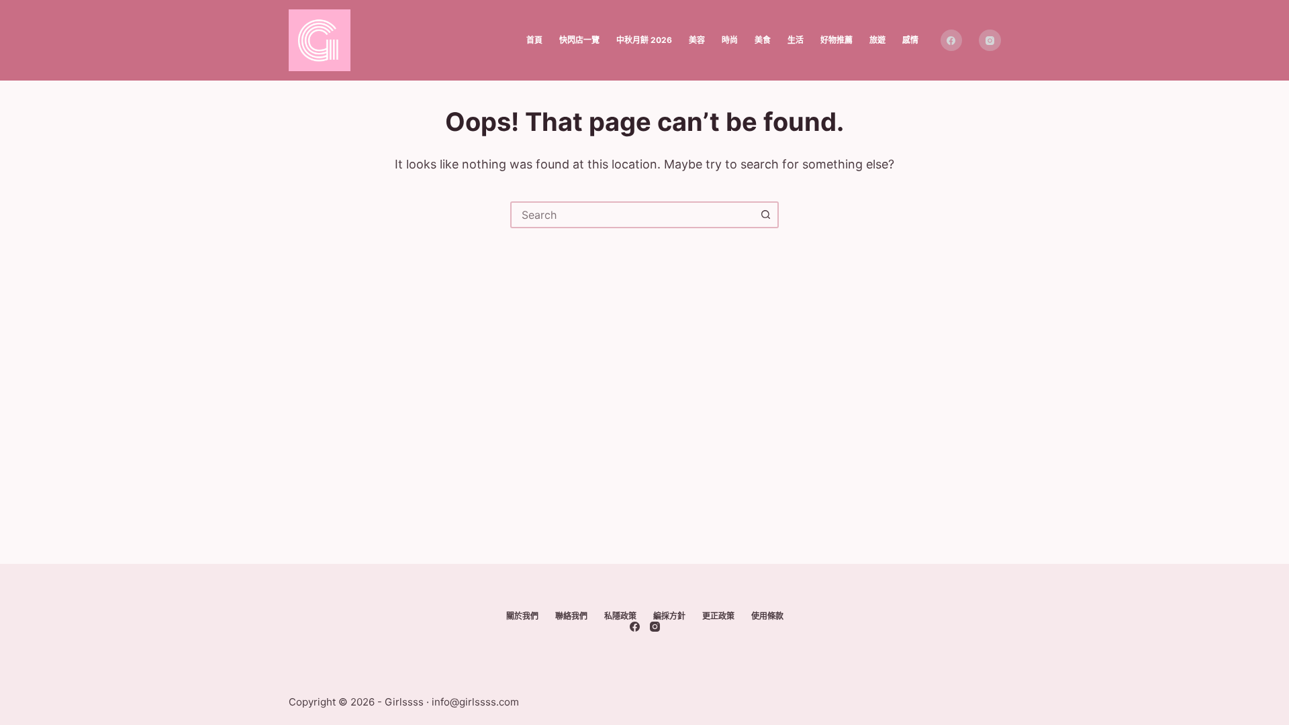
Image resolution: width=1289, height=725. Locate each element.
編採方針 (669, 616)
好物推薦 (836, 40)
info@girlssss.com (475, 701)
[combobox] (632, 214)
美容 (697, 40)
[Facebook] (952, 41)
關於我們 (522, 616)
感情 (910, 40)
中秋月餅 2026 (644, 40)
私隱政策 (620, 616)
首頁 (534, 40)
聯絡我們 (571, 616)
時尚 (730, 40)
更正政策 (718, 616)
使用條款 (767, 616)
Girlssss (404, 701)
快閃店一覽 (579, 40)
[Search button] (765, 215)
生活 (795, 40)
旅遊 (877, 40)
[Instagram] (990, 41)
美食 (763, 40)
